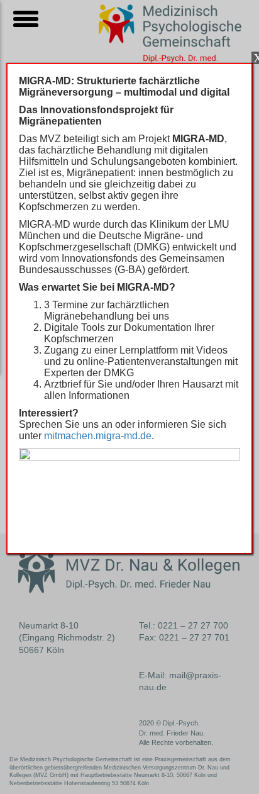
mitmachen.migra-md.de (98, 435)
